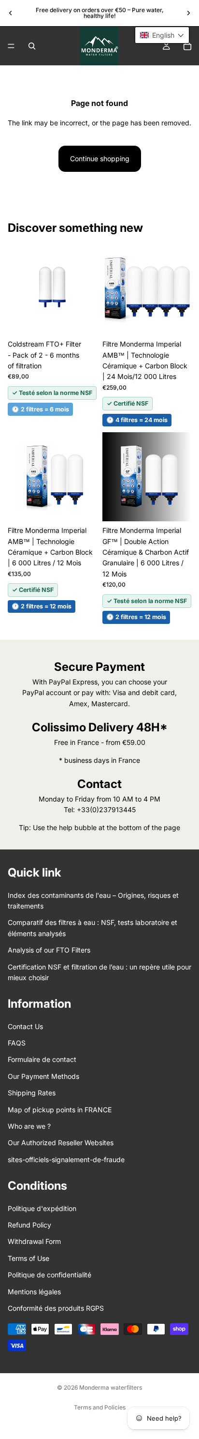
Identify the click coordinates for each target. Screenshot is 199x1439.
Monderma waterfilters (110, 1387)
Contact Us (25, 1026)
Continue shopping (99, 158)
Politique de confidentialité (49, 1275)
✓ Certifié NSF (127, 403)
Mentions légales (34, 1291)
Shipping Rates (32, 1093)
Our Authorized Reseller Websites (61, 1142)
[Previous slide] (10, 13)
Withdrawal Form (34, 1241)
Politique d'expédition (42, 1208)
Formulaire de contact (42, 1059)
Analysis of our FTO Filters (49, 950)
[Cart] (187, 46)
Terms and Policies (100, 1407)
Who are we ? (29, 1126)
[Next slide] (188, 13)
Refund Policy (29, 1225)
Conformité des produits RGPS (56, 1308)
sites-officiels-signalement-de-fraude (66, 1159)
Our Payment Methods (43, 1076)
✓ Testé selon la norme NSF (52, 392)
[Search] (32, 46)
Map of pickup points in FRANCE (60, 1109)
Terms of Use (28, 1258)
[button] (162, 35)
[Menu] (11, 46)
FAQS (17, 1043)
